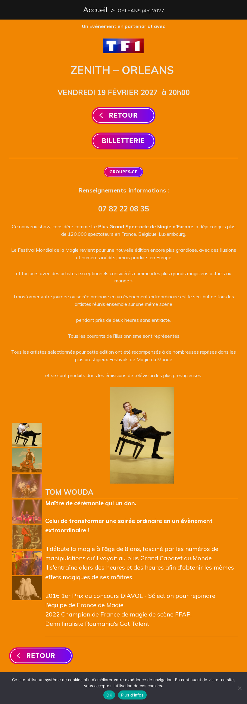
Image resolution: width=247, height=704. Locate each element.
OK (109, 695)
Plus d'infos (132, 695)
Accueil (95, 9)
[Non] (239, 688)
